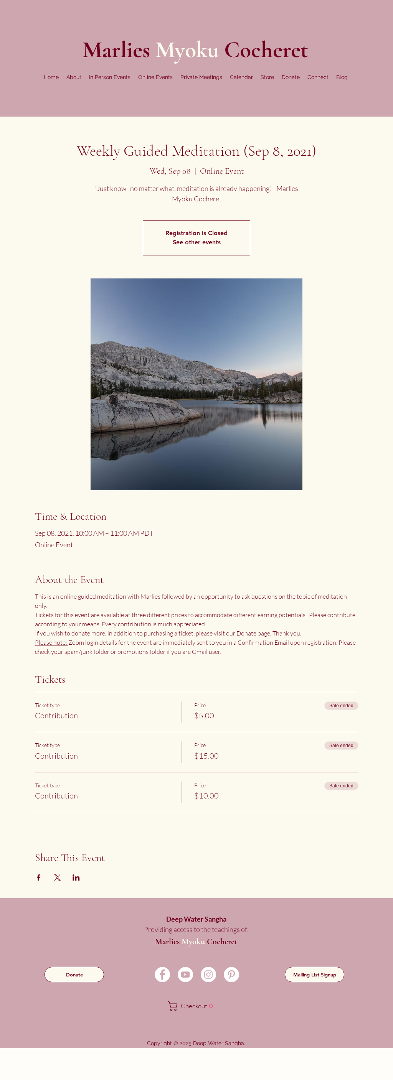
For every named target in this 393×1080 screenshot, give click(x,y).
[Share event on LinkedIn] (76, 877)
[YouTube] (185, 974)
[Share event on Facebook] (38, 877)
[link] (195, 1006)
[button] (74, 77)
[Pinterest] (231, 974)
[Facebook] (162, 974)
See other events (197, 242)
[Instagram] (208, 974)
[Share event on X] (57, 877)
